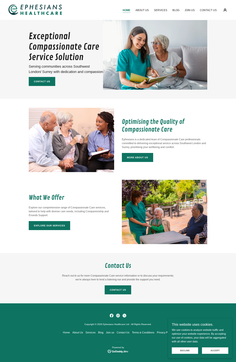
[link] (35, 9)
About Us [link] (142, 10)
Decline (185, 350)
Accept (215, 350)
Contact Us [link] (208, 10)
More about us (137, 157)
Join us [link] (190, 10)
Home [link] (126, 10)
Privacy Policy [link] (165, 332)
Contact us (42, 81)
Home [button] (66, 332)
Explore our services (49, 225)
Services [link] (160, 10)
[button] (225, 10)
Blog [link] (175, 10)
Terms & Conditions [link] (143, 332)
